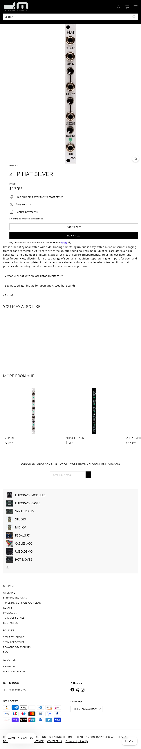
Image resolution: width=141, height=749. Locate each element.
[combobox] (70, 17)
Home (12, 165)
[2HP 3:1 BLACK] (94, 415)
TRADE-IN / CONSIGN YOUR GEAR (22, 602)
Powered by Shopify (77, 741)
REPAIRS (7, 607)
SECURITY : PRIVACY (14, 637)
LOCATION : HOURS (14, 671)
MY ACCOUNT (11, 612)
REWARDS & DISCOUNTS (16, 647)
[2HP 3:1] (33, 415)
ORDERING (9, 592)
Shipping (14, 218)
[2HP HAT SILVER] (26, 338)
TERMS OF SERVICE (13, 617)
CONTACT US (10, 622)
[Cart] (127, 6)
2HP (31, 376)
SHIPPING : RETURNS (15, 597)
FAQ (5, 652)
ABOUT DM (9, 666)
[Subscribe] (88, 474)
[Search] (134, 17)
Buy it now (73, 235)
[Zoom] (135, 158)
